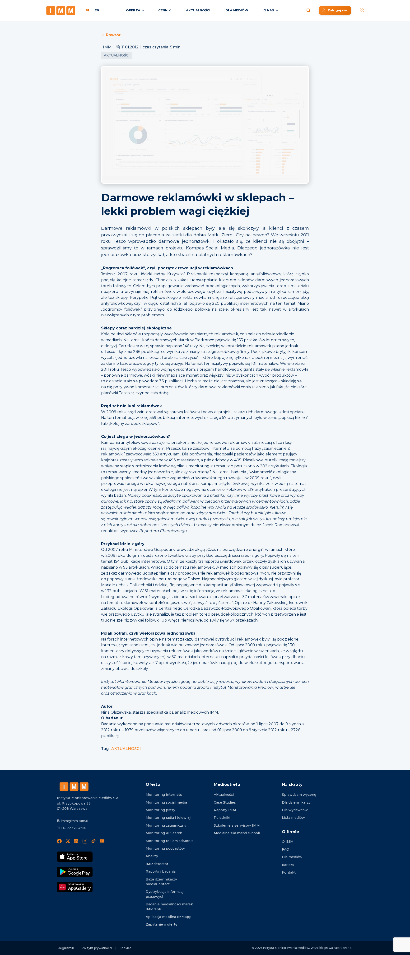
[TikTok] (93, 841)
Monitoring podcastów (165, 848)
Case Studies (225, 802)
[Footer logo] (74, 787)
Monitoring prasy (160, 810)
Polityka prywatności (97, 948)
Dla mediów (292, 857)
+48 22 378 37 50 (73, 828)
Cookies (125, 948)
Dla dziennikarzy (296, 802)
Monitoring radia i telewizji (168, 817)
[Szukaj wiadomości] (308, 10)
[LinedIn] (76, 841)
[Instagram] (85, 841)
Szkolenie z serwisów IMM (237, 825)
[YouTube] (102, 841)
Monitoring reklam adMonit (169, 841)
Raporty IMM (225, 810)
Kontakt (289, 872)
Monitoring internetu (164, 794)
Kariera (288, 865)
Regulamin (66, 948)
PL (88, 10)
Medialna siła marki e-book (237, 833)
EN (97, 10)
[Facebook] (59, 841)
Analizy (152, 856)
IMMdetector (157, 864)
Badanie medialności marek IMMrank (169, 906)
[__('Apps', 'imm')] (361, 10)
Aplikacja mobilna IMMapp (168, 917)
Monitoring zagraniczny (166, 825)
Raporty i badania (161, 871)
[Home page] (61, 10)
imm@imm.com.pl (74, 821)
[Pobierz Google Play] (75, 872)
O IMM (288, 841)
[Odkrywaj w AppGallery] (75, 887)
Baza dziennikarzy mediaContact (161, 881)
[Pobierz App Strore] (75, 857)
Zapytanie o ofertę (161, 924)
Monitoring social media (166, 802)
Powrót (113, 35)
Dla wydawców (295, 810)
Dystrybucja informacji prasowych (165, 894)
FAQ (285, 849)
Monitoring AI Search (164, 833)
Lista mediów (293, 817)
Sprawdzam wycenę (299, 794)
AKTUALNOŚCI (126, 748)
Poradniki (222, 817)
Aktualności (117, 55)
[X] (67, 841)
